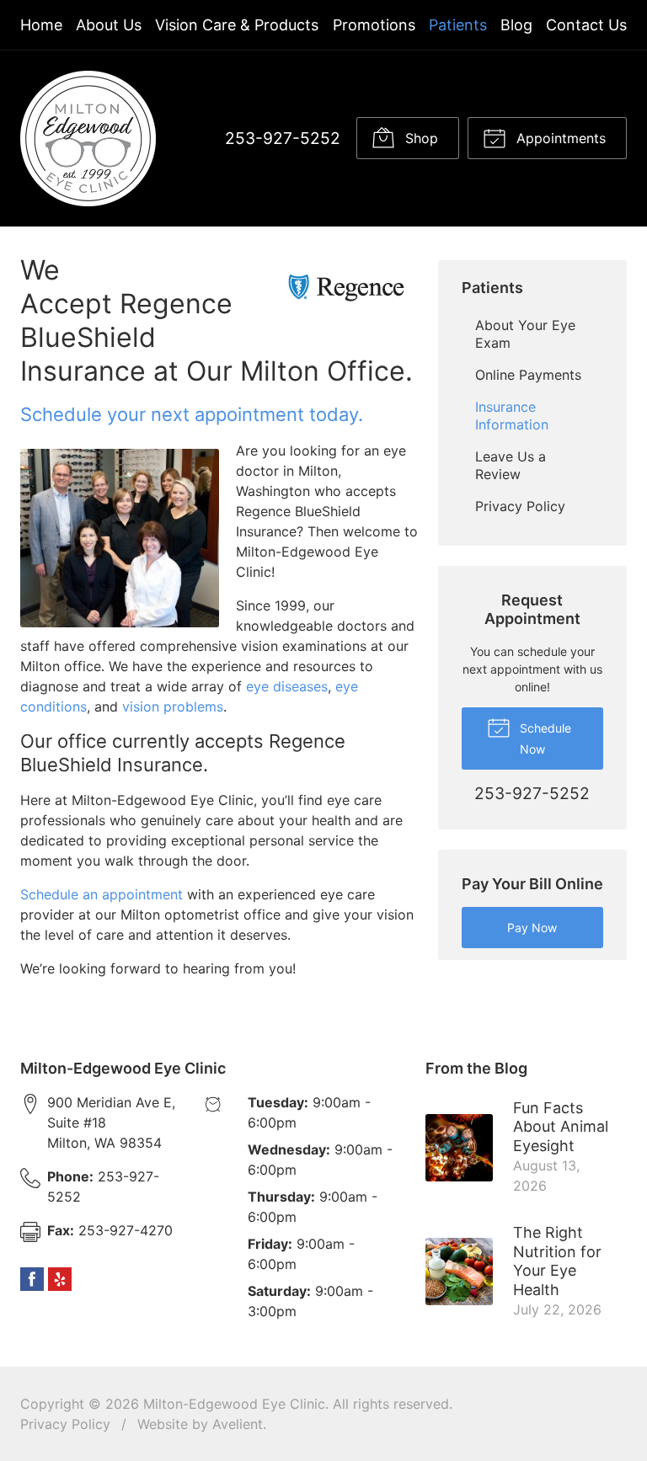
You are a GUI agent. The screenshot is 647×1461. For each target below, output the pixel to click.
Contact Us (586, 25)
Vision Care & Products (236, 25)
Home (41, 25)
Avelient (237, 1424)
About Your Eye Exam (525, 334)
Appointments (559, 138)
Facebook (32, 1279)
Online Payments (528, 374)
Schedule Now (543, 738)
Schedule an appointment (101, 894)
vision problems (172, 706)
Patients (458, 25)
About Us (109, 25)
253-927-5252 (282, 138)
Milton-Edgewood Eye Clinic (234, 1403)
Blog (516, 25)
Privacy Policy (520, 506)
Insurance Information (511, 415)
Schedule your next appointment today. (191, 414)
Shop (419, 138)
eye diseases (287, 686)
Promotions (374, 25)
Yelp (60, 1279)
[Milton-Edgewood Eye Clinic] (88, 138)
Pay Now (532, 927)
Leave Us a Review (510, 465)
